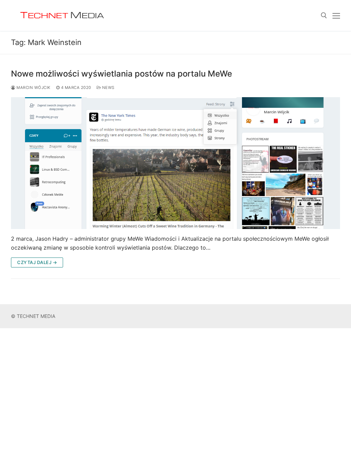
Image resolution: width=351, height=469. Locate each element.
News (107, 87)
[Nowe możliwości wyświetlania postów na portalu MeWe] (175, 163)
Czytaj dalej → (37, 262)
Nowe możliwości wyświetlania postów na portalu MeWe (121, 74)
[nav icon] (336, 15)
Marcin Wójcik (33, 87)
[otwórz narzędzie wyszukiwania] (324, 15)
